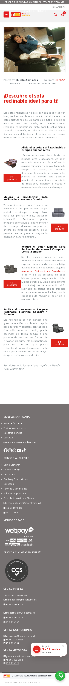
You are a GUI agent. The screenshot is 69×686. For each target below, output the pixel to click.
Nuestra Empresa (13, 423)
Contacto (8, 437)
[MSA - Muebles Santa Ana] (20, 14)
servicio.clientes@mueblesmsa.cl (23, 503)
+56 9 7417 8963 (14, 639)
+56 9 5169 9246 (13, 507)
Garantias (9, 483)
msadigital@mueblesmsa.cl (20, 612)
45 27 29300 (12, 512)
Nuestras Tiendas (13, 432)
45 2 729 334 (12, 643)
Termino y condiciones (15, 488)
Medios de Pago (12, 469)
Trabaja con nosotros (15, 428)
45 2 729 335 (12, 622)
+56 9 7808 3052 (14, 659)
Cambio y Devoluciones (16, 479)
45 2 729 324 (12, 663)
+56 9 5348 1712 (14, 604)
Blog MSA (60, 79)
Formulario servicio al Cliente (19, 498)
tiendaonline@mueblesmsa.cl (21, 442)
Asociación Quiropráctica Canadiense (43, 271)
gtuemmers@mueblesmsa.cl (21, 656)
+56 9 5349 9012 (14, 617)
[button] (12, 178)
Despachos (10, 474)
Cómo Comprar (12, 464)
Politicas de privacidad (15, 493)
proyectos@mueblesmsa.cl (20, 636)
